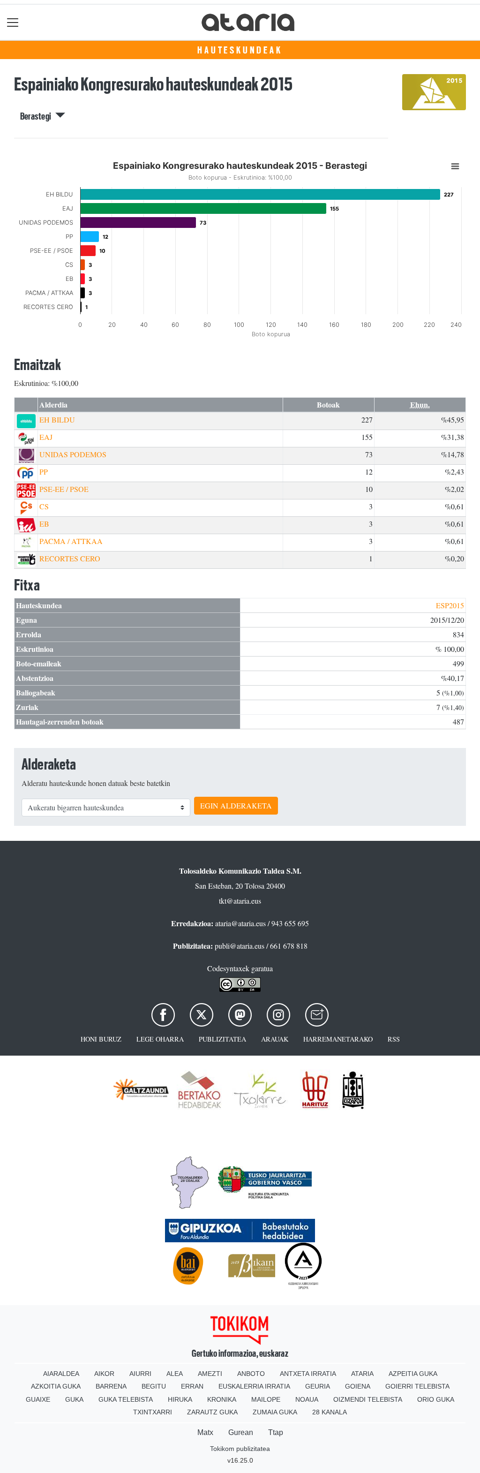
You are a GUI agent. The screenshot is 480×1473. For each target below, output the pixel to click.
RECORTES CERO (69, 558)
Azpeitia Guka (413, 1373)
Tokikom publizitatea (240, 1448)
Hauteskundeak (239, 50)
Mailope (265, 1399)
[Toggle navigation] (13, 22)
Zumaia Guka (275, 1412)
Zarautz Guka (212, 1412)
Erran (192, 1386)
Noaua (306, 1399)
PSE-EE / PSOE (64, 489)
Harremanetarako (338, 1039)
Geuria (317, 1386)
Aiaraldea (61, 1373)
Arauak (274, 1039)
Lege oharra (160, 1039)
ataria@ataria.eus (240, 923)
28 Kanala (329, 1412)
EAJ (45, 437)
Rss (394, 1039)
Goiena (357, 1386)
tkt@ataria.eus (240, 901)
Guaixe (38, 1399)
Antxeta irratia (308, 1373)
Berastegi (37, 116)
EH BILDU (57, 419)
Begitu (154, 1386)
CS (44, 506)
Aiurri (140, 1373)
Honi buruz (101, 1039)
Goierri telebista (417, 1386)
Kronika (221, 1399)
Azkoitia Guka (56, 1386)
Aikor (104, 1373)
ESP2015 (450, 605)
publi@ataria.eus (239, 946)
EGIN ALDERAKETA (236, 805)
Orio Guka (435, 1399)
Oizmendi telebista (367, 1399)
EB (44, 524)
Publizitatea (222, 1039)
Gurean (240, 1432)
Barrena (111, 1386)
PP (43, 471)
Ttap (275, 1432)
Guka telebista (125, 1399)
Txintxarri (152, 1412)
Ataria (362, 1373)
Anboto (251, 1373)
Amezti (210, 1373)
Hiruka (180, 1399)
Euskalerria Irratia (254, 1386)
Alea (174, 1373)
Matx (205, 1432)
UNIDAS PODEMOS (72, 454)
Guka (74, 1399)
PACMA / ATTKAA (71, 541)
